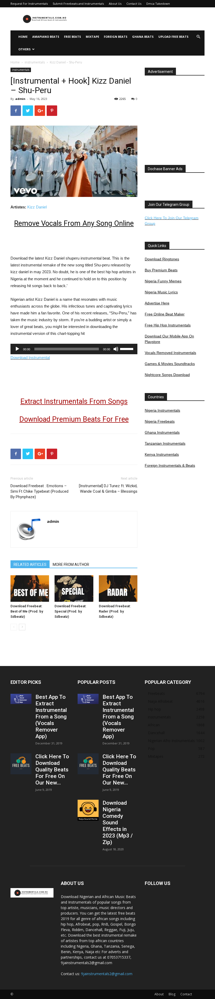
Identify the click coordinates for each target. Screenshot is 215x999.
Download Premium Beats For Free (74, 419)
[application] (73, 349)
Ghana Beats (143, 37)
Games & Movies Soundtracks (170, 364)
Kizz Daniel (37, 207)
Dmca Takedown (158, 4)
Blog (172, 994)
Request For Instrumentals (29, 4)
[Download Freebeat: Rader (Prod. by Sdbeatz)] (118, 588)
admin (20, 99)
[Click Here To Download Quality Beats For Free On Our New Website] (20, 763)
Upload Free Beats (173, 37)
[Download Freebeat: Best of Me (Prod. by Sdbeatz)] (29, 588)
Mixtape (92, 37)
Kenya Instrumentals (162, 454)
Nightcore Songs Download (167, 375)
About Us (115, 4)
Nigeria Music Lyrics (161, 292)
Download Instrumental (30, 357)
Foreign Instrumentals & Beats (170, 465)
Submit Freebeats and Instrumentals (78, 4)
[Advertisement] (143, 19)
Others (24, 49)
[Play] (17, 349)
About (159, 994)
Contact (186, 994)
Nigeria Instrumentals (162, 410)
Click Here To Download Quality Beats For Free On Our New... (52, 769)
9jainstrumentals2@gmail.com (106, 973)
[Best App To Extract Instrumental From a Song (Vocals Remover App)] (20, 699)
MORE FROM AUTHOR (71, 564)
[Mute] (116, 349)
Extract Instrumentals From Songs (74, 401)
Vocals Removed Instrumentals (170, 353)
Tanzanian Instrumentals (165, 443)
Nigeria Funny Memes (163, 281)
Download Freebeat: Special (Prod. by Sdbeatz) (70, 611)
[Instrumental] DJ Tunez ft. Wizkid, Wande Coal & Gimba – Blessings (108, 489)
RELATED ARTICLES (30, 564)
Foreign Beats (115, 37)
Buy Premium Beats (161, 270)
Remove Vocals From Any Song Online (74, 223)
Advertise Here (157, 303)
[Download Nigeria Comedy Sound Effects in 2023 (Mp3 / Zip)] (88, 810)
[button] (198, 36)
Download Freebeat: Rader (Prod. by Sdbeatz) (115, 611)
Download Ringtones (162, 259)
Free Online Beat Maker (165, 314)
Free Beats (72, 37)
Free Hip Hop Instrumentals (168, 325)
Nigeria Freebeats (160, 421)
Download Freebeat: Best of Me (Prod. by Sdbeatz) (26, 611)
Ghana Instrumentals (162, 432)
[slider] (127, 348)
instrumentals (35, 62)
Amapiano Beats (45, 37)
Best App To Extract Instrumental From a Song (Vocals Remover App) (51, 716)
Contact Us (133, 4)
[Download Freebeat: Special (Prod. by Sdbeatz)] (74, 588)
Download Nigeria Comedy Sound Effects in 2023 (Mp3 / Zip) (118, 822)
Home (23, 37)
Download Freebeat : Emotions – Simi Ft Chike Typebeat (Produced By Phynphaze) (39, 491)
